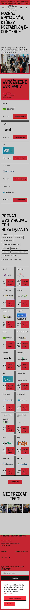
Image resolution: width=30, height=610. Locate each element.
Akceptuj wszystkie (15, 598)
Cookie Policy (8, 593)
